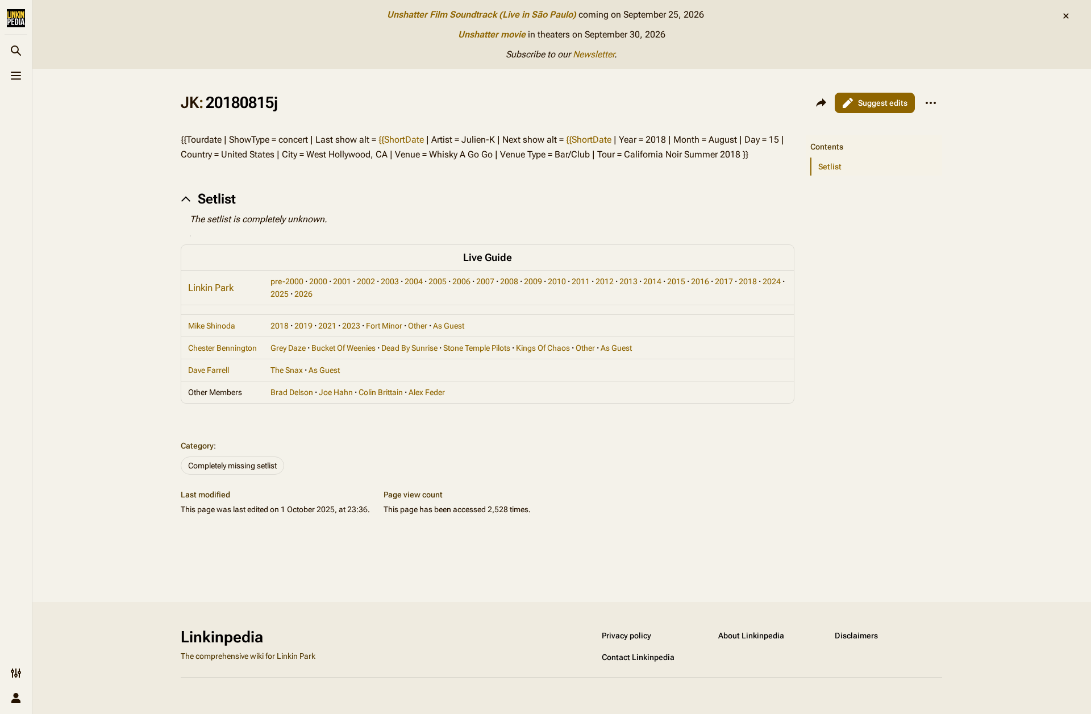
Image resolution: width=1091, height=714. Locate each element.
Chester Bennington (222, 347)
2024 (772, 281)
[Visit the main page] (16, 18)
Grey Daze (288, 347)
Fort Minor (384, 325)
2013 (628, 281)
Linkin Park (211, 287)
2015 (676, 281)
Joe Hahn (336, 392)
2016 (700, 281)
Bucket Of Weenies (343, 347)
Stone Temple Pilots (476, 347)
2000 (318, 281)
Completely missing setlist (232, 465)
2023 (351, 325)
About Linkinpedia (751, 635)
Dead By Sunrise (409, 347)
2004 (414, 281)
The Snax (286, 370)
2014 (652, 281)
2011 (581, 281)
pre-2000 (286, 281)
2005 (437, 281)
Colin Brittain (381, 392)
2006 (461, 281)
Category (197, 445)
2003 (390, 281)
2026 (303, 293)
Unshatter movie (492, 34)
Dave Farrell (208, 370)
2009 (533, 281)
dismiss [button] (1066, 16)
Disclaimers (856, 635)
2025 (279, 293)
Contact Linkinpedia (638, 657)
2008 (509, 281)
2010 (557, 281)
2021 (327, 325)
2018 (748, 281)
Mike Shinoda (211, 325)
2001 (342, 281)
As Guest (448, 325)
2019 (303, 325)
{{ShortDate (401, 139)
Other (417, 325)
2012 (605, 281)
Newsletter (593, 54)
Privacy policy (626, 635)
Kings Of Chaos (543, 347)
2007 (485, 281)
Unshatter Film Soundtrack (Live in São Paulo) (481, 14)
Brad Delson (291, 392)
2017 (724, 281)
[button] (874, 135)
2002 (366, 281)
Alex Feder (427, 392)
